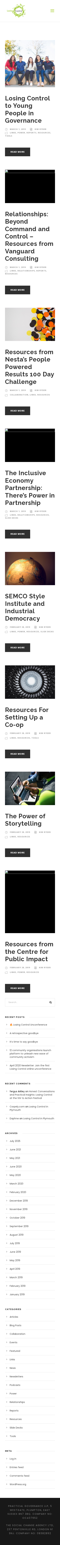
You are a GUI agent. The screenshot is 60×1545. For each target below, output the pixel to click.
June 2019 (15, 1252)
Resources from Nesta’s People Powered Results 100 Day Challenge (29, 366)
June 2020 (16, 1166)
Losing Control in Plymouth (38, 1118)
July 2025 (15, 1141)
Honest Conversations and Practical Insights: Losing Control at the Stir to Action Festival (32, 1095)
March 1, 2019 (18, 129)
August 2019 (17, 1234)
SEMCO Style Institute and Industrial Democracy (25, 607)
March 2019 (16, 1277)
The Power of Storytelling (25, 819)
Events (13, 1342)
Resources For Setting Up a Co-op (26, 717)
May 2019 (15, 1260)
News (13, 1368)
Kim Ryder (40, 129)
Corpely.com (17, 1106)
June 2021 (15, 1149)
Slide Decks (11, 518)
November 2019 (19, 1209)
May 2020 (15, 1175)
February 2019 (18, 1286)
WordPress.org (18, 1484)
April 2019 (15, 1269)
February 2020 (18, 1192)
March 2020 (16, 1183)
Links (13, 132)
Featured (15, 1351)
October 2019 (17, 1217)
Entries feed (17, 1467)
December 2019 (19, 1200)
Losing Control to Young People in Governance (27, 109)
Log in (13, 1458)
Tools (8, 136)
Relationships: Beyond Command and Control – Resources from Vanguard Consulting (29, 236)
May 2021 (15, 1158)
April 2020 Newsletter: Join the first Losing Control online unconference (30, 1067)
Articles (14, 1317)
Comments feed (19, 1475)
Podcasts (15, 1385)
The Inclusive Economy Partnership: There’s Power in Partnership (30, 487)
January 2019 (17, 1294)
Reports (31, 132)
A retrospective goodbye (24, 1033)
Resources (44, 132)
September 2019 (19, 1226)
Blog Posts (15, 1325)
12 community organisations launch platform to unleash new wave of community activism (30, 1054)
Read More (17, 151)
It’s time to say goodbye (24, 1041)
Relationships (26, 270)
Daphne (14, 1118)
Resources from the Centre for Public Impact (29, 951)
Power (21, 132)
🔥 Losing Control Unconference (28, 1024)
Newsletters (16, 1376)
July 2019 (15, 1243)
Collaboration (19, 394)
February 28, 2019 (20, 627)
